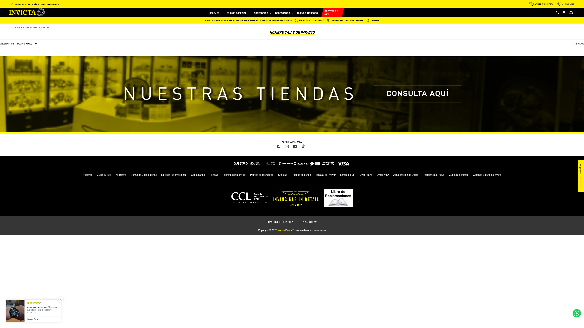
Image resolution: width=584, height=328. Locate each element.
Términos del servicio (234, 175)
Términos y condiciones (144, 175)
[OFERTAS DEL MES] (321, 12)
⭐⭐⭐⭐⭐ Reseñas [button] (580, 176)
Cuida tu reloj (104, 175)
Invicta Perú (284, 230)
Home (17, 28)
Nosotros (87, 175)
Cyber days (366, 175)
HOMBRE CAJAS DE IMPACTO (36, 28)
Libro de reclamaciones (173, 175)
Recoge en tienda (301, 175)
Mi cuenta (121, 175)
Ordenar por (7, 44)
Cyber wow (383, 175)
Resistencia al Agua (433, 175)
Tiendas (213, 175)
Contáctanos (567, 4)
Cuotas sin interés (458, 175)
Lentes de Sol (347, 175)
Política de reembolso (262, 175)
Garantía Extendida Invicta (487, 175)
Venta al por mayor (325, 175)
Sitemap (282, 175)
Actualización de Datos (405, 175)
